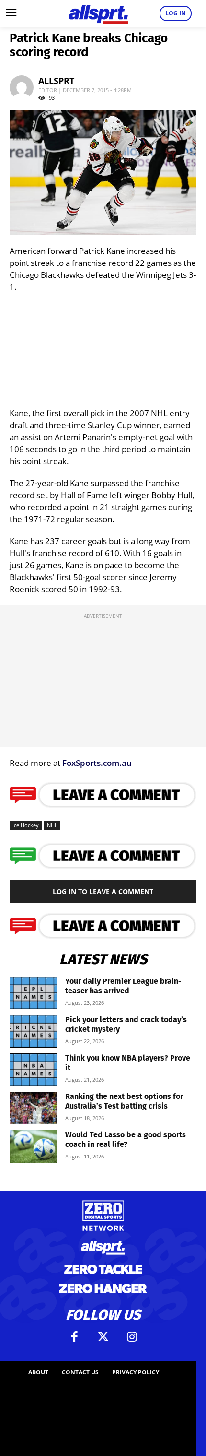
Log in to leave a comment (103, 891)
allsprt (56, 80)
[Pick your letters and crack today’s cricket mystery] (33, 1031)
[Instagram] (132, 1337)
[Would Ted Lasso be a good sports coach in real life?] (33, 1146)
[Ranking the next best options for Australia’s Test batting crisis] (33, 1108)
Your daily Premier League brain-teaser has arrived (123, 986)
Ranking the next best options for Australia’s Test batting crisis (124, 1101)
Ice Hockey (25, 825)
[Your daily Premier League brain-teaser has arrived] (33, 993)
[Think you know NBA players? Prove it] (33, 1069)
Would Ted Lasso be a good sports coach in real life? (125, 1139)
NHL (52, 825)
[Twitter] (103, 1337)
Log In (175, 13)
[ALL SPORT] (98, 13)
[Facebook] (74, 1337)
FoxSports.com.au (97, 762)
